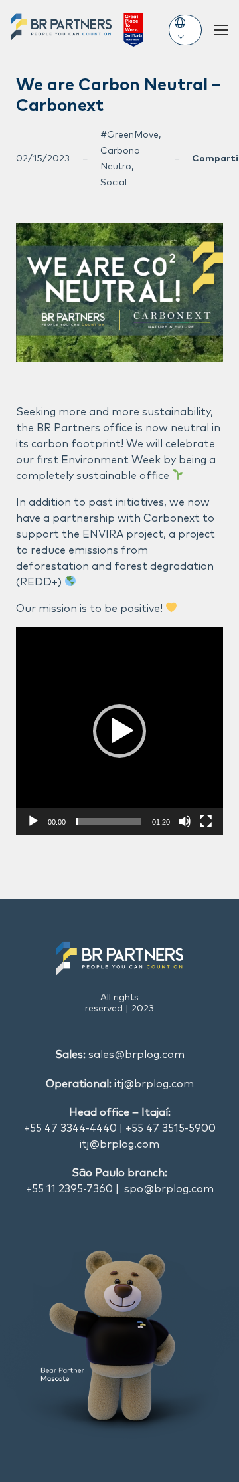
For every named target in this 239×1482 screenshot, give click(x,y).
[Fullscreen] (205, 821)
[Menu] (221, 30)
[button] (119, 731)
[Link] (77, 30)
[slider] (108, 821)
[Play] (33, 821)
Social (113, 182)
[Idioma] (185, 30)
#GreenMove (129, 135)
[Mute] (184, 821)
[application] (119, 731)
